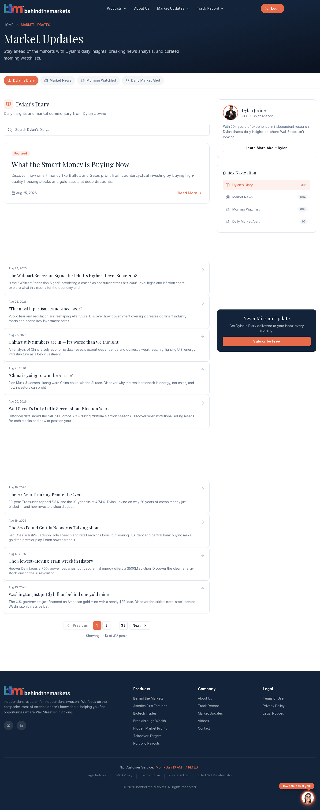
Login (276, 8)
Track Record (208, 8)
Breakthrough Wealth (149, 721)
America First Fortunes (150, 706)
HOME (8, 25)
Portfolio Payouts (146, 743)
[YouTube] (8, 725)
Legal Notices (273, 713)
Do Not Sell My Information (215, 775)
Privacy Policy (274, 706)
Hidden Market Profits (150, 728)
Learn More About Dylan (267, 148)
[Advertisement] (107, 233)
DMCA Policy (123, 775)
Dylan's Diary (24, 80)
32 (123, 625)
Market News (60, 80)
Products (114, 8)
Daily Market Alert (145, 80)
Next (137, 625)
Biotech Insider (144, 713)
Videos (203, 721)
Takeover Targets (147, 736)
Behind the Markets (148, 698)
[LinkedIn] (21, 725)
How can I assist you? (297, 786)
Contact (204, 728)
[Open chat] (307, 797)
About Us (142, 8)
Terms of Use (273, 698)
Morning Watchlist (101, 80)
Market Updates (171, 8)
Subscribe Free (266, 341)
